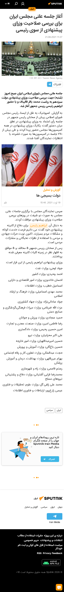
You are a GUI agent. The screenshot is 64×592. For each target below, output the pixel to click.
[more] (5, 202)
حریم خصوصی (31, 540)
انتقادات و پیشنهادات (51, 540)
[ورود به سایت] (23, 3)
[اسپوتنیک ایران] (55, 5)
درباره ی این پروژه (53, 535)
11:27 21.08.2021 (53, 37)
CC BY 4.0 (36, 78)
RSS (39, 553)
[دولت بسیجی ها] (32, 165)
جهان (60, 507)
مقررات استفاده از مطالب (30, 535)
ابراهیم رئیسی (38, 226)
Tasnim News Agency (52, 78)
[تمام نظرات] (59, 587)
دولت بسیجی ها (48, 195)
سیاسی (49, 410)
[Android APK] (51, 563)
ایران (59, 410)
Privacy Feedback (52, 553)
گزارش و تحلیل (51, 190)
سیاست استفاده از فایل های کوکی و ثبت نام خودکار (40, 547)
